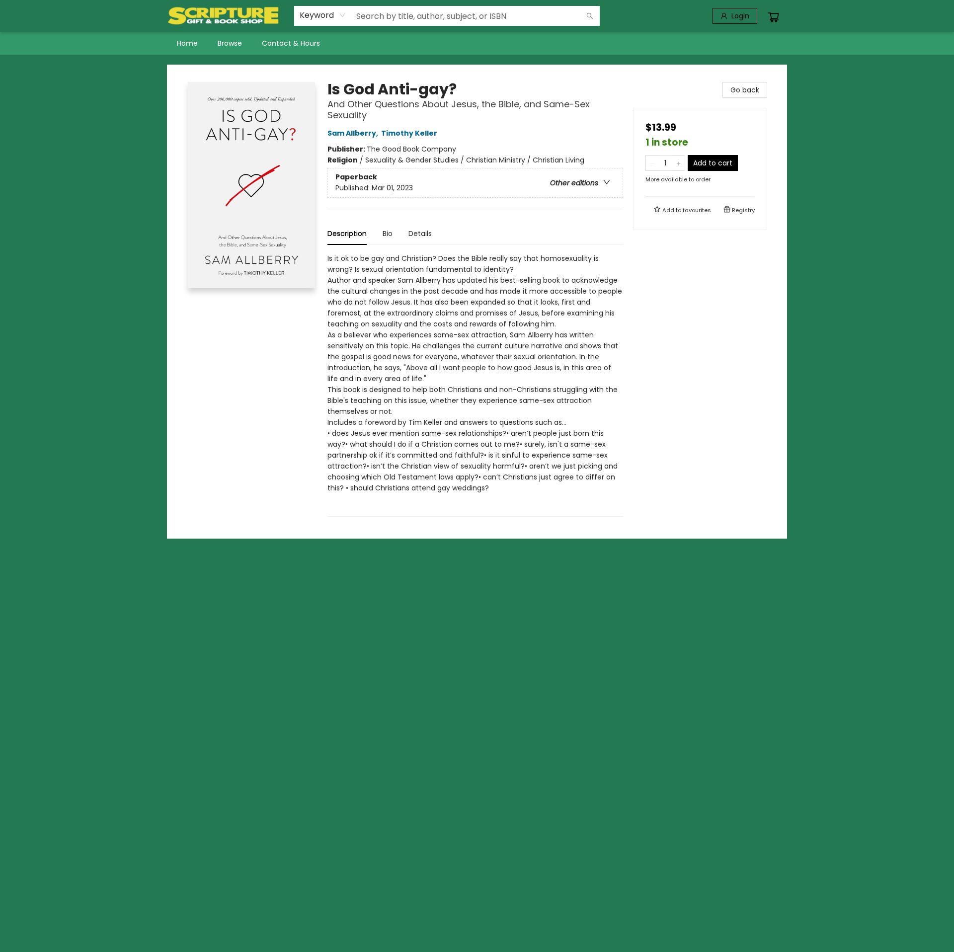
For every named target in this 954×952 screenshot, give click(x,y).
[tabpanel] (475, 385)
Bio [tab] (388, 233)
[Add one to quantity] (678, 163)
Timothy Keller (409, 133)
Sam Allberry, (353, 133)
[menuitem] (187, 43)
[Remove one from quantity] (652, 163)
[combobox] (322, 15)
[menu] (477, 43)
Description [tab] (347, 233)
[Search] (590, 16)
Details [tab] (420, 233)
